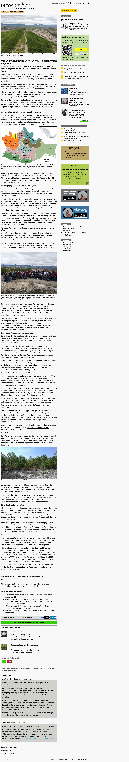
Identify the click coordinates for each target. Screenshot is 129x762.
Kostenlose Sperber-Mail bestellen (29, 622)
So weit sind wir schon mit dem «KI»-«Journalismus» (73, 69)
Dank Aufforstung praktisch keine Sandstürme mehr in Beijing (30, 610)
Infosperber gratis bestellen (69, 10)
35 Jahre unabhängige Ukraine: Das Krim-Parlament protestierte (76, 73)
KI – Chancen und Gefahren (77, 110)
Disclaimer (79, 759)
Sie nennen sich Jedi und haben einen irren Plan (25, 606)
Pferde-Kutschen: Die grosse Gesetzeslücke (72, 79)
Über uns (13, 12)
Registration (79, 3)
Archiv (84, 3)
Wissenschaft (73, 89)
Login (73, 3)
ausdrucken (28, 617)
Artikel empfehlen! (9, 617)
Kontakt (73, 759)
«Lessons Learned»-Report (14, 565)
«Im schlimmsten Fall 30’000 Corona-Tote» (76, 76)
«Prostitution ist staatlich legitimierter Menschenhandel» (74, 227)
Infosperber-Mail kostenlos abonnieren (59, 759)
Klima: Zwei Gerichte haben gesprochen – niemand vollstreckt (76, 137)
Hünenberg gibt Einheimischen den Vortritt (75, 243)
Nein (10, 661)
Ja (4, 661)
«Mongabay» (35, 208)
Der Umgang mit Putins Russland (76, 99)
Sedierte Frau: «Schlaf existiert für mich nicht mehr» (74, 233)
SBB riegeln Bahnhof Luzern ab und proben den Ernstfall (75, 247)
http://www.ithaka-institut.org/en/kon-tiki (37, 738)
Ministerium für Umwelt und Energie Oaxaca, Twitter (16, 299)
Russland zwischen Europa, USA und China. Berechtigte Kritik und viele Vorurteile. (79, 104)
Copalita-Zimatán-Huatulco (45, 552)
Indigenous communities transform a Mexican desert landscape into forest (30, 596)
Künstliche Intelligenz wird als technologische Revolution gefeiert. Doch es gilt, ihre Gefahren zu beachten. (78, 115)
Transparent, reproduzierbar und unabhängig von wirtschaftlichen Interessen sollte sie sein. (79, 92)
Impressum (86, 759)
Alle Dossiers (84, 120)
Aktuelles (5, 12)
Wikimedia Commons (46, 167)
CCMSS (26, 480)
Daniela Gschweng (7, 66)
